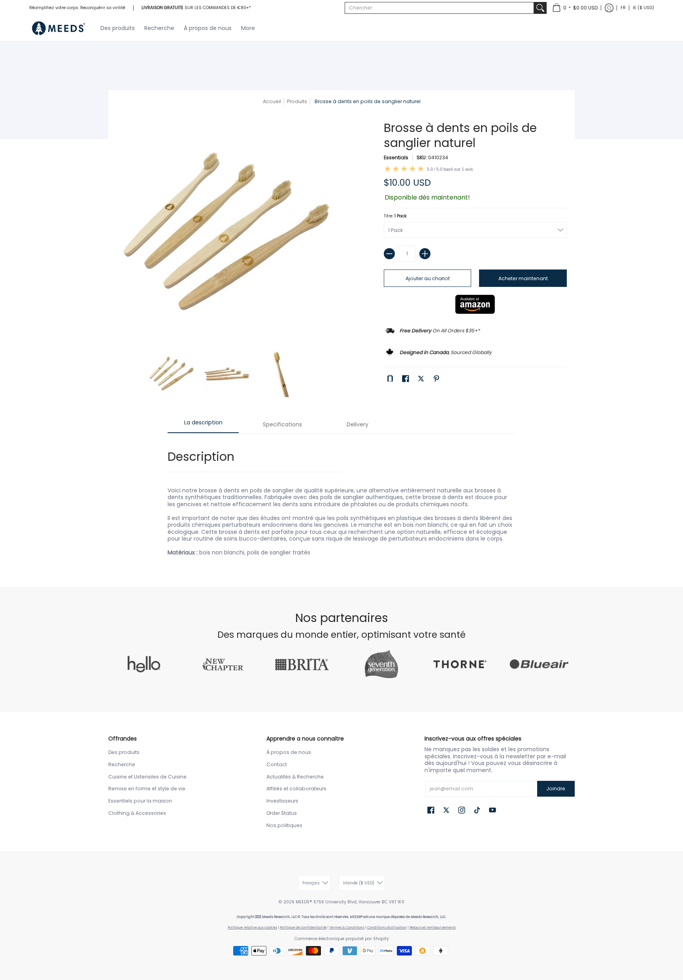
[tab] (203, 425)
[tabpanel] (341, 498)
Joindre (555, 788)
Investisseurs (282, 800)
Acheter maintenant (523, 278)
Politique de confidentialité (303, 927)
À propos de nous (288, 752)
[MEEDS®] (59, 28)
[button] (575, 8)
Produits (297, 101)
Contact (276, 764)
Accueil (272, 101)
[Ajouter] (424, 253)
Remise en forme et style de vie (146, 788)
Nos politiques (284, 825)
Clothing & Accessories (137, 813)
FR (623, 8)
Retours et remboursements (432, 927)
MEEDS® (304, 902)
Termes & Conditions (346, 927)
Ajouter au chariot (428, 278)
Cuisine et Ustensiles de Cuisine (147, 776)
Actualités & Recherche (295, 776)
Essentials (396, 157)
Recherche (121, 764)
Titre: (395, 216)
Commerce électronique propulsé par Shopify (341, 939)
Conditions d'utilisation (387, 927)
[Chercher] (540, 8)
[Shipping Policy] (436, 329)
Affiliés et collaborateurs (296, 788)
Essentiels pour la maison (140, 800)
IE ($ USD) (643, 8)
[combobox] (439, 8)
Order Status (281, 813)
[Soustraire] (389, 253)
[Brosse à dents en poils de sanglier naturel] (171, 373)
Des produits (124, 752)
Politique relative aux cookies (252, 927)
